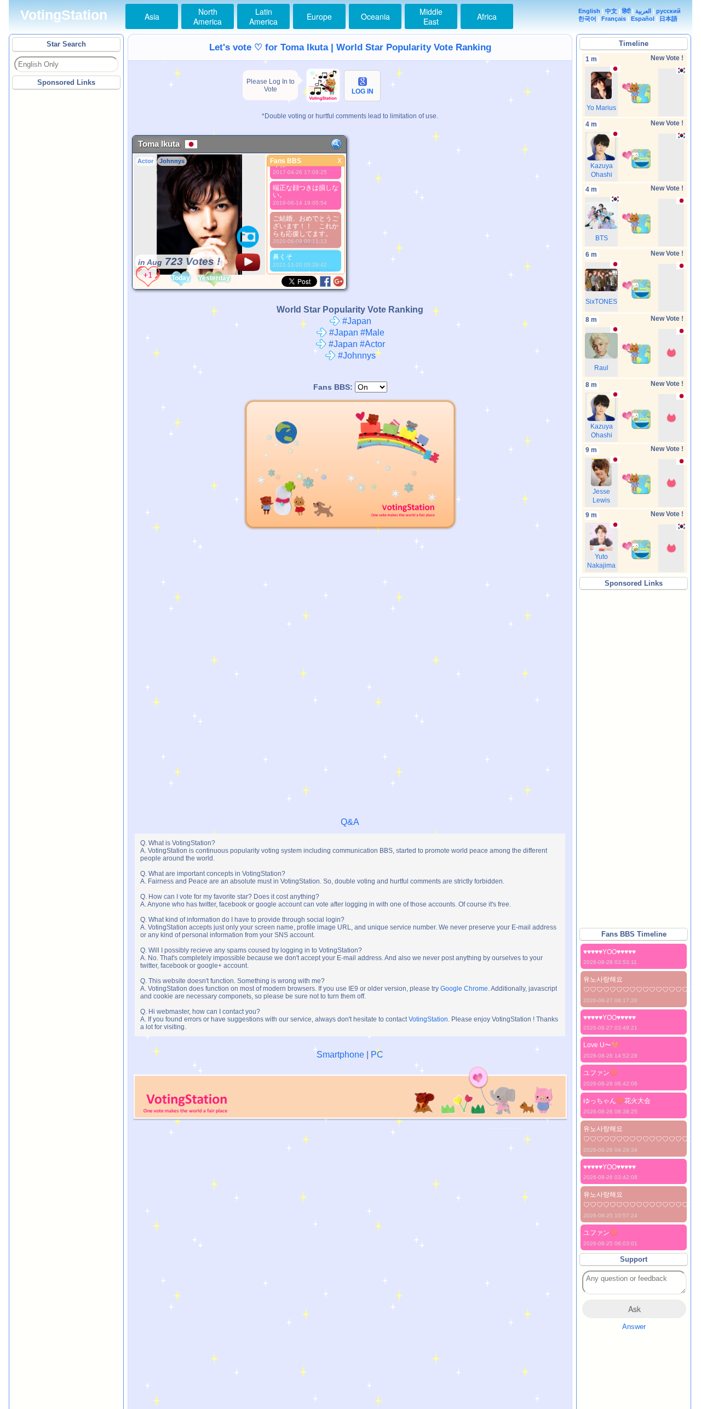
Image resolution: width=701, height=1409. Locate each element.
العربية (643, 11)
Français (613, 18)
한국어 (587, 18)
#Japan (355, 321)
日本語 (668, 18)
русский (668, 11)
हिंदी (626, 11)
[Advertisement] (67, 257)
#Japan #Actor (355, 344)
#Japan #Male (355, 332)
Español (642, 18)
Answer (634, 1327)
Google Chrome (464, 988)
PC (377, 1054)
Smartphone (340, 1054)
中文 (611, 11)
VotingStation (63, 15)
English (589, 11)
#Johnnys (356, 355)
